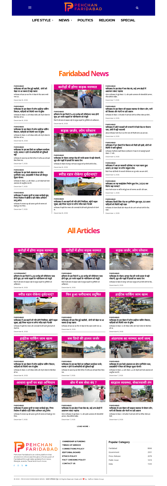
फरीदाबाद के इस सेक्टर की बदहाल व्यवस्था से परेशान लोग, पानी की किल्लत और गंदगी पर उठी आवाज (129, 110)
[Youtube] (26, 465)
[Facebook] (14, 465)
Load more (82, 426)
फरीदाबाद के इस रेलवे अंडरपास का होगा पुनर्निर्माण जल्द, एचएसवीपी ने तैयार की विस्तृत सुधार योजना (31, 175)
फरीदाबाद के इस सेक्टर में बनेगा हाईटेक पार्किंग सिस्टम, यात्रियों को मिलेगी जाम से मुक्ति (31, 110)
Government (20, 273)
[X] (22, 465)
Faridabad (19, 86)
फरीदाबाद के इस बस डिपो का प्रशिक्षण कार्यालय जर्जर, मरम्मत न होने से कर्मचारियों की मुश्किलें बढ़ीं (31, 152)
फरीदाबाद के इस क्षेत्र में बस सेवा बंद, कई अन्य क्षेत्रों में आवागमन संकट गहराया (82, 409)
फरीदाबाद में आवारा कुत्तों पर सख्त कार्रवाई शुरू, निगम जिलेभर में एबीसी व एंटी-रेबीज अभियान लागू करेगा (31, 198)
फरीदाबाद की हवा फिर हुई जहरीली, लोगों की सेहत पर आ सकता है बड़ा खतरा (30, 90)
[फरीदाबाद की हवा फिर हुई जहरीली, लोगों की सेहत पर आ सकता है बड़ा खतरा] (83, 303)
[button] (137, 8)
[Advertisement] (83, 50)
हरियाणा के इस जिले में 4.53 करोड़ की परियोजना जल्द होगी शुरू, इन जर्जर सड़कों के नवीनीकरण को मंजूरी (76, 115)
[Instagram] (18, 465)
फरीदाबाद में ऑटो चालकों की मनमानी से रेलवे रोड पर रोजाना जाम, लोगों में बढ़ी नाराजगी (128, 128)
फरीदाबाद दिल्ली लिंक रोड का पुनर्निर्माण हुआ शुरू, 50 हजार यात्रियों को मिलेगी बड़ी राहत (128, 203)
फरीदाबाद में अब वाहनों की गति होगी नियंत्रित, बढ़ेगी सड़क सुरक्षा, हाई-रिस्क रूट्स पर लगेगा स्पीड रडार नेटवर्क (75, 203)
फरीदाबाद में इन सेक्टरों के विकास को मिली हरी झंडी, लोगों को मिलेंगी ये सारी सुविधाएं (128, 146)
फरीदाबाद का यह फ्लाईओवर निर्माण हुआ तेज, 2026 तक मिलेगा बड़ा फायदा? (127, 185)
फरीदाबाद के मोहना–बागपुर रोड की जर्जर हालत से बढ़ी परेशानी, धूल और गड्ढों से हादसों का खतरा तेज (77, 159)
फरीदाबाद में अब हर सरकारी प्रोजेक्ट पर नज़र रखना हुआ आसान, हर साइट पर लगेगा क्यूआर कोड (127, 166)
